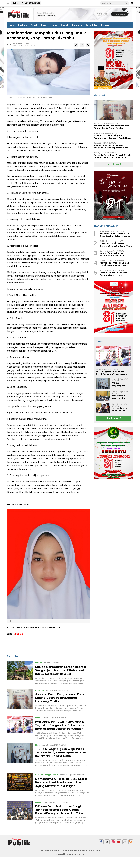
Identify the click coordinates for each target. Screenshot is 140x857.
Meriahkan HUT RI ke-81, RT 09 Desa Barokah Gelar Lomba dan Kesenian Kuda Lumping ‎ (116, 234)
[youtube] (119, 841)
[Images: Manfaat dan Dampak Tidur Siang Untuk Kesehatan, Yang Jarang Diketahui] (48, 71)
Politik (34, 25)
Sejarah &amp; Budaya (46, 775)
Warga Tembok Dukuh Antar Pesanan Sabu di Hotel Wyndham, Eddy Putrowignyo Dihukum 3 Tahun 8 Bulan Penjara (116, 273)
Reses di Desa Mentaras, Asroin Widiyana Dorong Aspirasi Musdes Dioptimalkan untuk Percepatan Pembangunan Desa (111, 146)
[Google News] (124, 841)
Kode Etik (57, 850)
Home (11, 25)
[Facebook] (101, 841)
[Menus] (8, 3)
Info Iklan (95, 850)
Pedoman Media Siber (76, 850)
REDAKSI (45, 850)
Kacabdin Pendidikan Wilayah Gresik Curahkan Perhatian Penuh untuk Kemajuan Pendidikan (112, 156)
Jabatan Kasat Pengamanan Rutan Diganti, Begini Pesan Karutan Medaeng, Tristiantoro (60, 697)
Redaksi (19, 634)
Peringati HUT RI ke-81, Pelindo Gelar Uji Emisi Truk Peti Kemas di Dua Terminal (121, 409)
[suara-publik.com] (19, 841)
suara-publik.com (21, 43)
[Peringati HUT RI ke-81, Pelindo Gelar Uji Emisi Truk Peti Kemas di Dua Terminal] (103, 408)
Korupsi (105, 25)
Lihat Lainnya (112, 164)
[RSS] (130, 841)
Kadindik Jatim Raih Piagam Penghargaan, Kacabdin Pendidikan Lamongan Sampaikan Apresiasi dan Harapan (112, 136)
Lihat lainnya (112, 418)
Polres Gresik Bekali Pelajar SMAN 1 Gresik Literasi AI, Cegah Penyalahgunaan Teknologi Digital (120, 397)
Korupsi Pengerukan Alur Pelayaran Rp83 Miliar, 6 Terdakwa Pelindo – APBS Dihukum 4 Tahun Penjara (112, 254)
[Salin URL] (82, 45)
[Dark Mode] (131, 3)
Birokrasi (22, 25)
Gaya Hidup (91, 25)
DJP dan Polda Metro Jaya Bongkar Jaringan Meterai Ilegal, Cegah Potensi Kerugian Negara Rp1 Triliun (60, 809)
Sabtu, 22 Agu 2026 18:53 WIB (26, 3)
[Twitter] (107, 841)
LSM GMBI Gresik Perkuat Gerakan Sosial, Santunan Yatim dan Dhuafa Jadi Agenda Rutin (116, 244)
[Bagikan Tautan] (76, 45)
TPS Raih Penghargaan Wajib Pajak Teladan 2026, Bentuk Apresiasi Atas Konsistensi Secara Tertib (60, 752)
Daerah (64, 25)
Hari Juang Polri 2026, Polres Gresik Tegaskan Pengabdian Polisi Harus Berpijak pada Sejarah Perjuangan (59, 725)
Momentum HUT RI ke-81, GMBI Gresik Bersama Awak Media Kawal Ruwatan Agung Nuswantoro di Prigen (61, 782)
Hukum (44, 25)
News (54, 25)
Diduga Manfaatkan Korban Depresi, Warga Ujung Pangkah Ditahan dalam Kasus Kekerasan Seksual (61, 670)
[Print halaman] (88, 45)
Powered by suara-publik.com (70, 854)
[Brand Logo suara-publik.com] (18, 14)
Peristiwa (77, 25)
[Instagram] (113, 841)
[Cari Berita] (126, 3)
